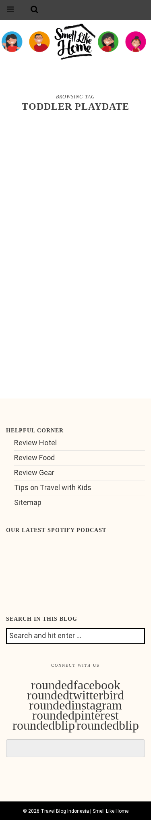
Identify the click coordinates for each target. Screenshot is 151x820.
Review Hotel (35, 442)
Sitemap (27, 502)
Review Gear (34, 472)
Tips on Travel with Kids (52, 487)
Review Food (34, 457)
